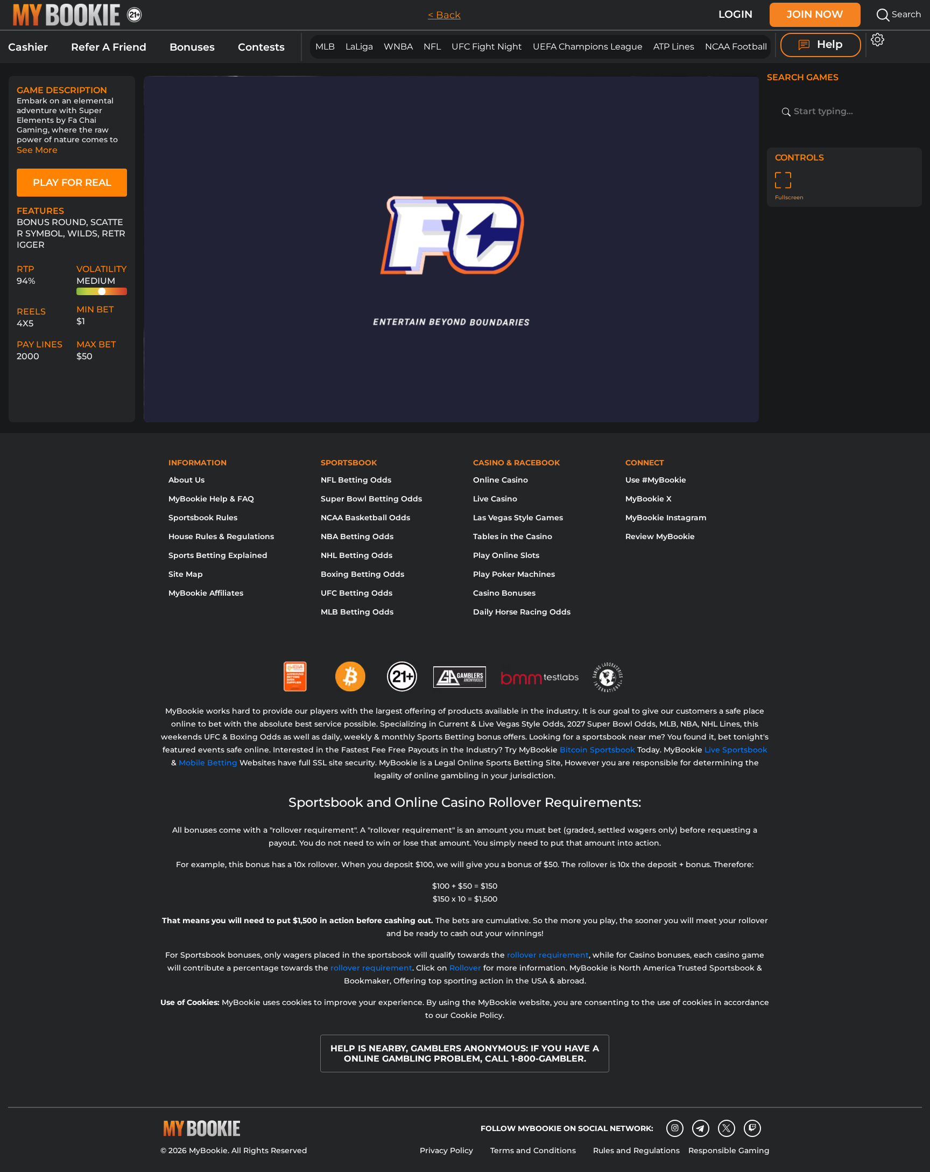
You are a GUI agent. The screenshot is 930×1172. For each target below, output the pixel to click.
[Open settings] (875, 39)
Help (828, 44)
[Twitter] (726, 1128)
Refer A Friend (108, 47)
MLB (325, 46)
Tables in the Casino (512, 536)
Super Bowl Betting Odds (371, 499)
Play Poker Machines (514, 574)
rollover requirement (548, 955)
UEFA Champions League (588, 46)
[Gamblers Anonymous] (460, 672)
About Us (186, 480)
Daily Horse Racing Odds (521, 612)
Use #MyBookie (655, 480)
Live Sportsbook (735, 750)
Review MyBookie (660, 536)
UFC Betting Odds (356, 593)
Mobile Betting (208, 763)
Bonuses (192, 47)
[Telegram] (700, 1128)
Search (905, 14)
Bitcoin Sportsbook (597, 750)
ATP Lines (673, 46)
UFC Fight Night (487, 46)
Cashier (28, 47)
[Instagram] (675, 1128)
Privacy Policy (446, 1150)
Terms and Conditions (533, 1150)
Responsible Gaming (729, 1150)
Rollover (465, 968)
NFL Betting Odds (356, 480)
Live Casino (495, 499)
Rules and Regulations (636, 1150)
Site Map (185, 574)
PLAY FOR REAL (72, 183)
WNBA (398, 46)
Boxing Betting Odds (362, 574)
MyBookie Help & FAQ (211, 499)
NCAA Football (736, 46)
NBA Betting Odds (357, 536)
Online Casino (500, 480)
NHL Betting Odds (356, 555)
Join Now (815, 14)
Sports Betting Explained (217, 555)
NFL (432, 46)
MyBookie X (648, 499)
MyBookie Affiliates (205, 593)
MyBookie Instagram (666, 517)
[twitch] (752, 1128)
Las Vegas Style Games (518, 517)
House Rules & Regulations (221, 536)
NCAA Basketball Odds (365, 517)
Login (735, 14)
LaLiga (359, 46)
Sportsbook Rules (202, 517)
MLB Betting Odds (357, 612)
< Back (444, 15)
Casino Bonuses (504, 593)
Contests (261, 47)
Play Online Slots (506, 555)
